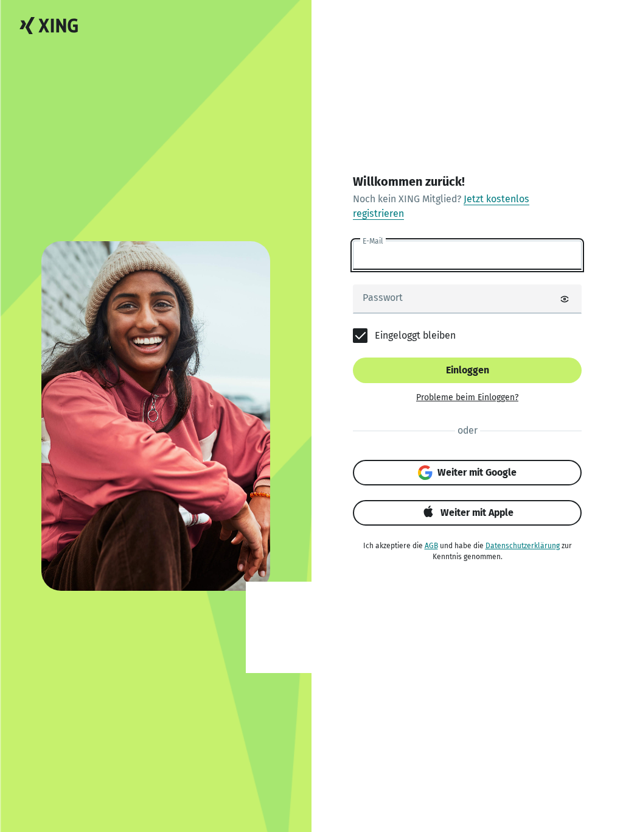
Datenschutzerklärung (523, 545)
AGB (431, 545)
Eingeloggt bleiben (415, 335)
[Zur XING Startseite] (48, 26)
